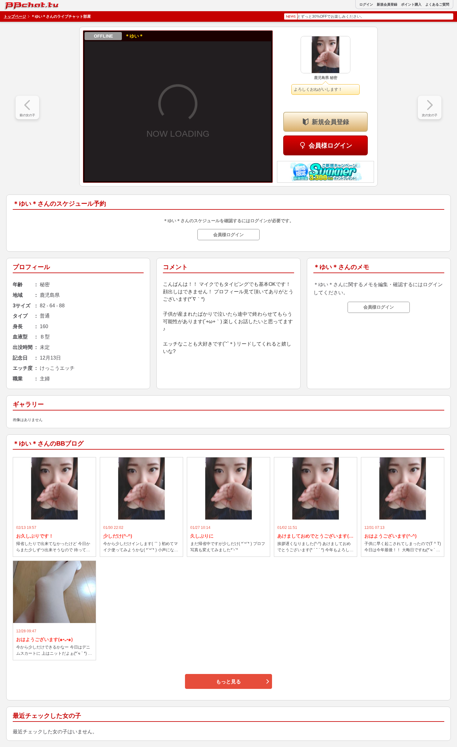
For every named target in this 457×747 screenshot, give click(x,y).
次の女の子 (429, 115)
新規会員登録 (387, 4)
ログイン (366, 4)
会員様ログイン (330, 145)
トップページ (15, 16)
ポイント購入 (411, 4)
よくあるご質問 (437, 4)
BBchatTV (18, 4)
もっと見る (228, 681)
